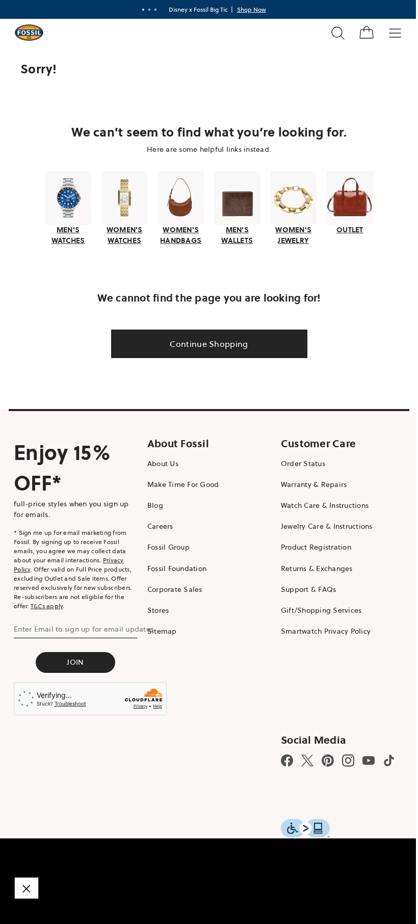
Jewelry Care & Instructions (322, 525)
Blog (153, 504)
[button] (26, 888)
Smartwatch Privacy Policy (320, 630)
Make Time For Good (181, 483)
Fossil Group (166, 546)
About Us (160, 462)
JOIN (74, 661)
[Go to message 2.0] (145, 10)
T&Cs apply (47, 604)
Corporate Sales (172, 588)
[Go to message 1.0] (139, 10)
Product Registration (311, 546)
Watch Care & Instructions (319, 504)
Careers (158, 525)
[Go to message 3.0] (151, 10)
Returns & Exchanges (312, 567)
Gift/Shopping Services (316, 609)
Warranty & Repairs (309, 483)
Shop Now (247, 9)
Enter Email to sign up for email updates (83, 627)
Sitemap (159, 630)
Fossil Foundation (174, 567)
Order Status (298, 462)
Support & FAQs (303, 588)
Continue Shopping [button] (205, 342)
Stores (156, 609)
